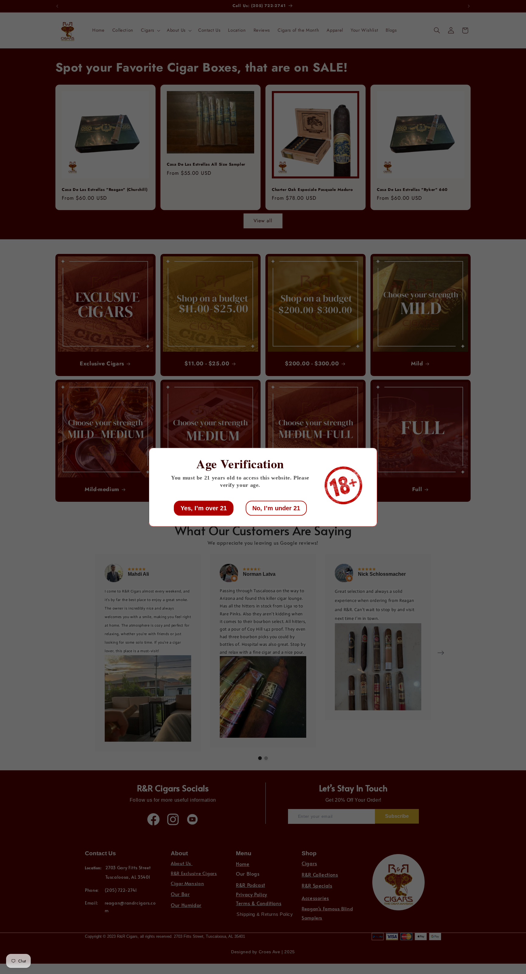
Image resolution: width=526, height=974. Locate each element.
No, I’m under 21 (276, 508)
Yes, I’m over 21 (204, 508)
